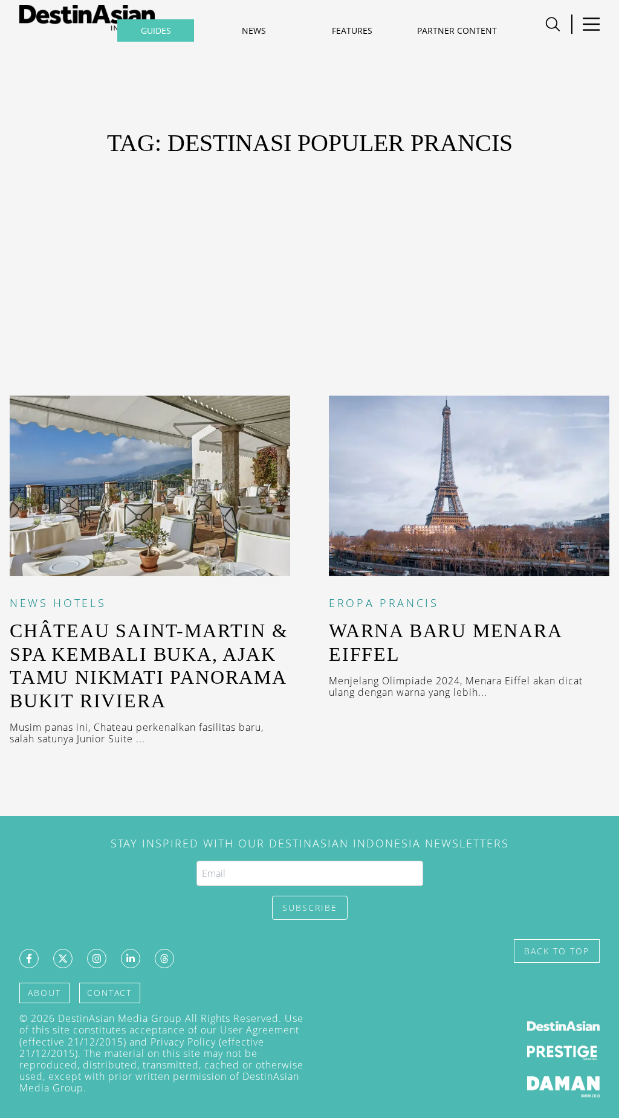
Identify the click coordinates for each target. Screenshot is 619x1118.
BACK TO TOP (556, 951)
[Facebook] (29, 958)
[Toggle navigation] (591, 24)
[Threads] (164, 958)
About (44, 992)
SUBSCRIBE (309, 907)
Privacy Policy (183, 1042)
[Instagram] (96, 958)
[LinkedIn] (130, 958)
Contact (109, 992)
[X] (63, 958)
